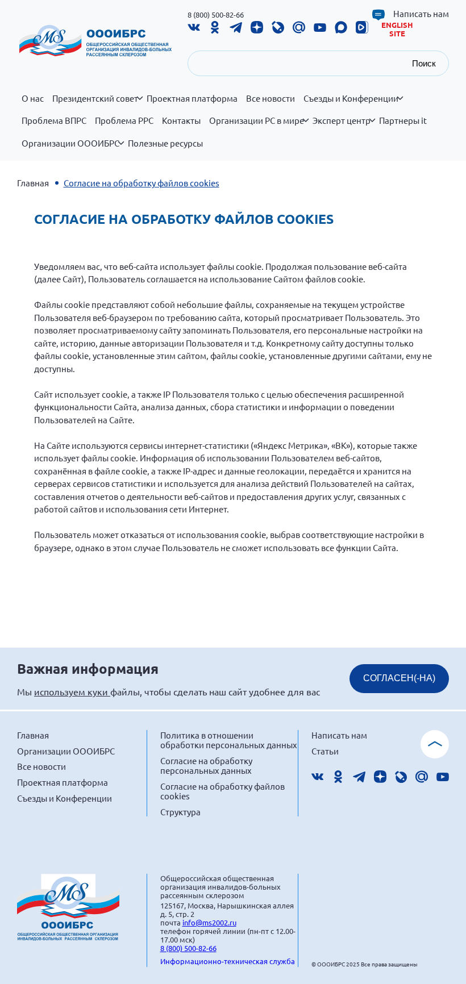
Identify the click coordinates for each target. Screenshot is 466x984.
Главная (33, 182)
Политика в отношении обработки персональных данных (228, 740)
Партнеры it (403, 120)
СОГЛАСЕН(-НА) (399, 678)
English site (397, 29)
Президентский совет (95, 98)
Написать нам (421, 14)
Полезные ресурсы (165, 143)
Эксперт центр (342, 120)
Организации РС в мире (256, 120)
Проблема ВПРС (54, 120)
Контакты (181, 120)
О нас (33, 98)
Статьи (325, 751)
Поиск (424, 63)
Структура (180, 811)
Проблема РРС (124, 120)
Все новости (270, 98)
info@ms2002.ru (209, 922)
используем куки (72, 691)
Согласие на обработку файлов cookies (222, 791)
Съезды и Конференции (350, 98)
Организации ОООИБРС (70, 143)
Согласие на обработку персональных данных (206, 765)
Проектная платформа (192, 98)
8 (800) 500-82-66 (216, 14)
